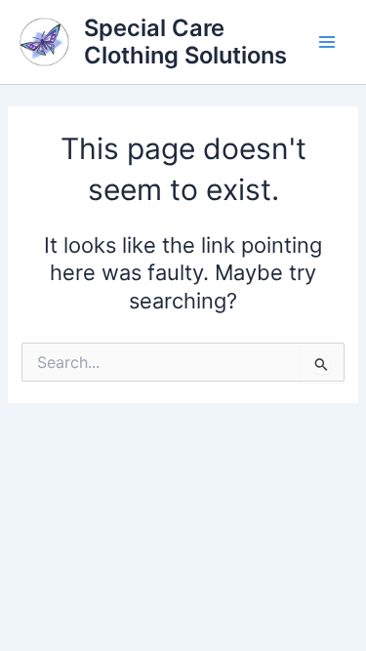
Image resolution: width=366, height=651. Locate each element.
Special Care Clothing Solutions (185, 41)
